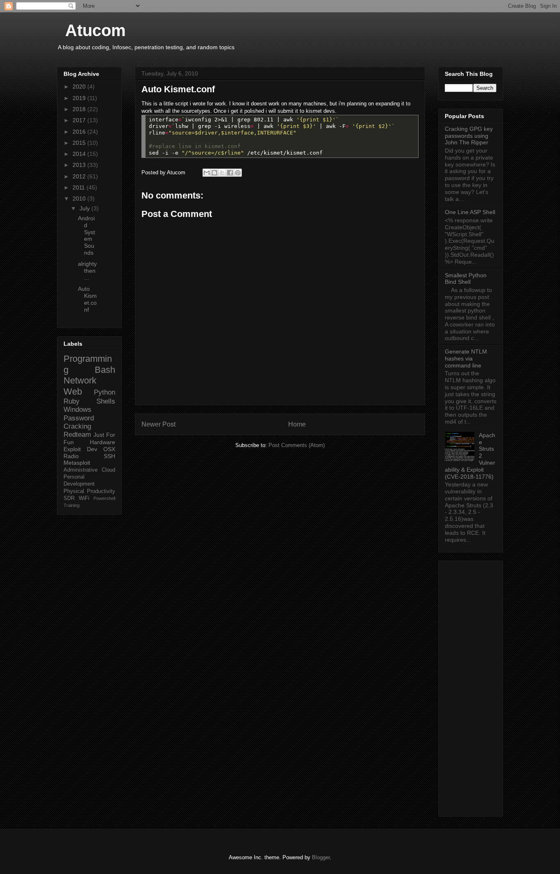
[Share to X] (222, 173)
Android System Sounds (86, 235)
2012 (80, 176)
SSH (109, 456)
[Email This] (207, 173)
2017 (80, 120)
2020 (80, 86)
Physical (74, 491)
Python (104, 392)
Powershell (104, 498)
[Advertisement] (470, 687)
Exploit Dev (80, 449)
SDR (69, 498)
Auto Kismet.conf (87, 299)
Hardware (102, 442)
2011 (80, 187)
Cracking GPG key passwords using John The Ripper (469, 136)
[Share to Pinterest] (238, 173)
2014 (80, 154)
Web (73, 391)
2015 (80, 142)
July (85, 208)
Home (297, 424)
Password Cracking (79, 422)
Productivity (101, 491)
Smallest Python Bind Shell (466, 278)
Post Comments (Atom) (297, 445)
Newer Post (158, 424)
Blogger (321, 857)
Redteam (77, 434)
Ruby (72, 401)
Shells (105, 401)
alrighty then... (87, 270)
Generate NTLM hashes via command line (466, 358)
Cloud (108, 470)
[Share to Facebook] (230, 173)
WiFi (84, 498)
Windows (77, 409)
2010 (80, 198)
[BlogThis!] (214, 173)
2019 (80, 98)
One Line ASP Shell (470, 212)
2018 (80, 109)
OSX (109, 449)
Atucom (95, 30)
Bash (105, 370)
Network (80, 380)
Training (72, 505)
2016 (80, 131)
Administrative (81, 470)
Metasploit (77, 462)
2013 (80, 165)
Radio (71, 456)
